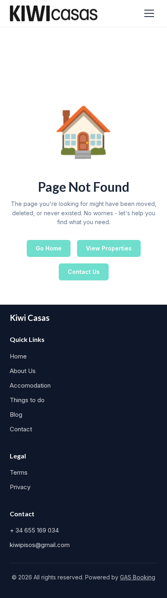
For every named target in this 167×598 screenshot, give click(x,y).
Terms (19, 472)
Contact (21, 429)
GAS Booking (137, 577)
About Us (23, 371)
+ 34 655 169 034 (34, 530)
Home (18, 356)
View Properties (109, 248)
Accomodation (30, 385)
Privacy (20, 487)
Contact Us (84, 271)
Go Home (49, 248)
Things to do (27, 400)
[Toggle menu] (149, 13)
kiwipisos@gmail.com (40, 545)
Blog (16, 414)
